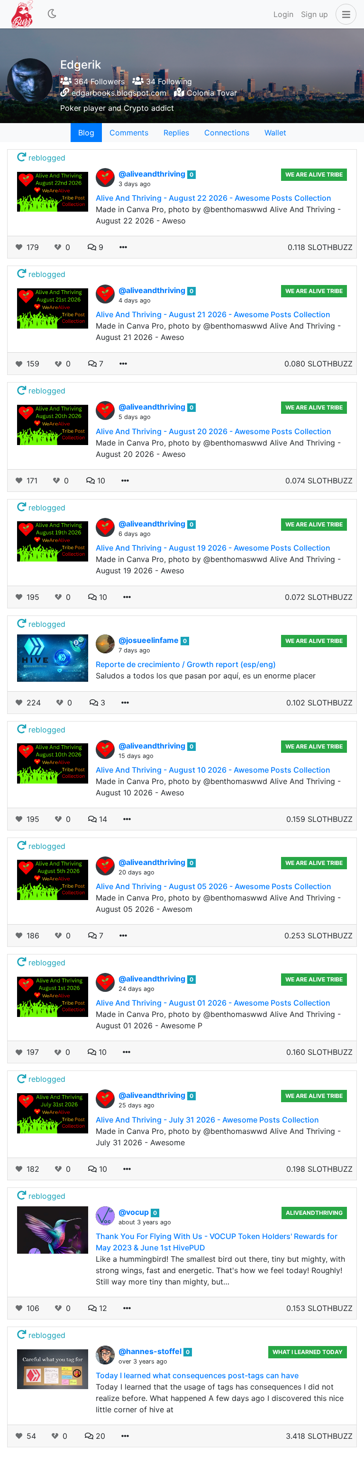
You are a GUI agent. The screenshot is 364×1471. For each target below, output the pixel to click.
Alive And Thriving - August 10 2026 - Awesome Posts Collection (213, 770)
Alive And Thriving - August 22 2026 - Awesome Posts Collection (213, 198)
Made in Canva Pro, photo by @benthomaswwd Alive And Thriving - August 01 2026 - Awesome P (218, 1019)
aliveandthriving (314, 1212)
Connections (226, 132)
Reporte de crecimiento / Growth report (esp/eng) (186, 664)
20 (99, 1436)
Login (283, 14)
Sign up (314, 14)
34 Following (168, 81)
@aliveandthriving (152, 173)
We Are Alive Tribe (314, 174)
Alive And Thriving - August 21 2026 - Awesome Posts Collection (213, 314)
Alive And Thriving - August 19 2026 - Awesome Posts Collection (213, 548)
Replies (176, 132)
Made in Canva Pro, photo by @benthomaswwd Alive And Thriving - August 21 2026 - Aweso (218, 331)
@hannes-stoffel (150, 1351)
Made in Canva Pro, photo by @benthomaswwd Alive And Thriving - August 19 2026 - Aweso (218, 564)
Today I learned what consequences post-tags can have (197, 1375)
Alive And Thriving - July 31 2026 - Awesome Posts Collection (207, 1119)
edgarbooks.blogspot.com (119, 93)
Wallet (275, 132)
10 (100, 480)
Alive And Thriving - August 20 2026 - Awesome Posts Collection (213, 431)
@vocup (134, 1212)
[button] (344, 14)
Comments (128, 132)
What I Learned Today (308, 1351)
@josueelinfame (149, 640)
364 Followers (98, 81)
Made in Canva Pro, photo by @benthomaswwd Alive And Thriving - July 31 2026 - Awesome (218, 1136)
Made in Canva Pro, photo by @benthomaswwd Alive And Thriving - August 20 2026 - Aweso (218, 448)
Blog (86, 132)
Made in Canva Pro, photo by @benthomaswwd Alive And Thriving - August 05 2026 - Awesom (218, 903)
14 (102, 819)
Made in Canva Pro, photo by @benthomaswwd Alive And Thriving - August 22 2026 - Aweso (218, 215)
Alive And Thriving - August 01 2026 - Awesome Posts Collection (213, 1002)
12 (102, 1308)
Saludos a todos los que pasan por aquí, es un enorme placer (206, 675)
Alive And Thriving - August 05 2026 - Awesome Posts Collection (213, 886)
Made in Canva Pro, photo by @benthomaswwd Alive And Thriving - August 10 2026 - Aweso (218, 786)
